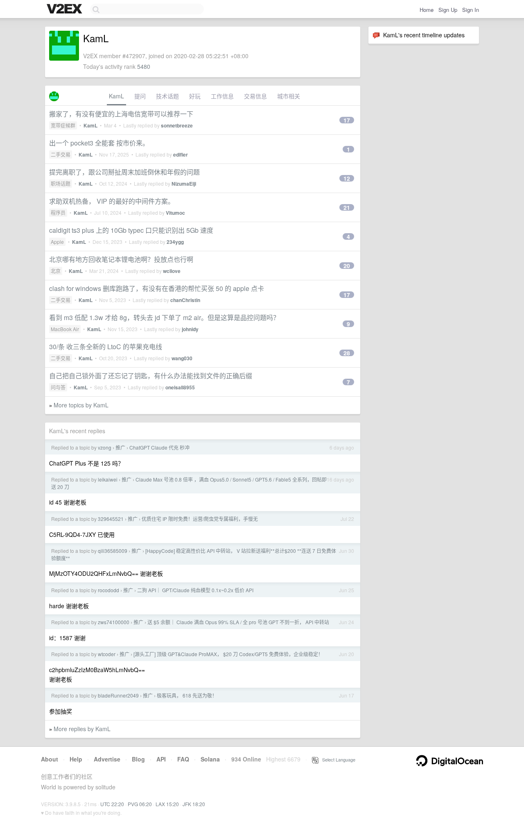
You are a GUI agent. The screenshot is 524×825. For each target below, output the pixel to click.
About (49, 759)
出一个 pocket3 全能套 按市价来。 (99, 143)
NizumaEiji (184, 183)
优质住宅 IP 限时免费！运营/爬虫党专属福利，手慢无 (200, 518)
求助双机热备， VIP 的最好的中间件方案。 (111, 201)
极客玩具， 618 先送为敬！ (187, 695)
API (161, 759)
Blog (138, 759)
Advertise (107, 759)
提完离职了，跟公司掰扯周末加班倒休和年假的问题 (124, 172)
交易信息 (255, 96)
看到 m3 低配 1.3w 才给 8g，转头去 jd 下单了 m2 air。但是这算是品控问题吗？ (164, 317)
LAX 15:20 (167, 803)
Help (76, 759)
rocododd (108, 589)
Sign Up (447, 10)
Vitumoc (175, 212)
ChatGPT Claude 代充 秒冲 (159, 447)
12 (346, 178)
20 (346, 265)
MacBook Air (65, 328)
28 (346, 353)
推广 (120, 447)
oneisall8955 (180, 387)
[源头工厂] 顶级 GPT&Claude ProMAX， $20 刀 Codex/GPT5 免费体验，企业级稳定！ (228, 653)
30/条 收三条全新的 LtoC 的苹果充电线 (105, 346)
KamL (116, 96)
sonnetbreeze (177, 125)
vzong (104, 447)
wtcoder (106, 653)
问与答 (58, 387)
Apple (57, 241)
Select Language (336, 759)
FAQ (183, 759)
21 (346, 207)
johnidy (190, 329)
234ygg (175, 241)
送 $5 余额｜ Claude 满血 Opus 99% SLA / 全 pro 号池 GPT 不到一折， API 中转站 (238, 621)
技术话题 (167, 96)
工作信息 (222, 96)
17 (346, 120)
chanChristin (185, 300)
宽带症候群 (63, 125)
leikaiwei (107, 479)
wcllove (172, 271)
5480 (143, 66)
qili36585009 (112, 550)
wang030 (182, 358)
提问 (140, 96)
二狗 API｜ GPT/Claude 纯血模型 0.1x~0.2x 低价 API (195, 589)
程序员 (58, 212)
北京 (56, 270)
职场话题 (60, 183)
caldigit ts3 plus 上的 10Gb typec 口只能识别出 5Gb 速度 (131, 230)
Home (427, 10)
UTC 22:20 (112, 803)
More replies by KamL (82, 729)
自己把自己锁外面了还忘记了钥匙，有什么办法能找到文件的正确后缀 (150, 375)
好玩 (195, 96)
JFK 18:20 (194, 803)
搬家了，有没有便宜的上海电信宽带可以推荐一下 (121, 113)
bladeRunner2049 (118, 695)
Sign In (470, 10)
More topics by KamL (81, 405)
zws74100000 (113, 621)
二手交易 (60, 154)
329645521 (111, 518)
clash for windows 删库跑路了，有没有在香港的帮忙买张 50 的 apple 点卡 (156, 288)
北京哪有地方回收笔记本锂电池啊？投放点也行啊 (121, 259)
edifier (180, 154)
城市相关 (288, 96)
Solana (210, 759)
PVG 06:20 (140, 803)
